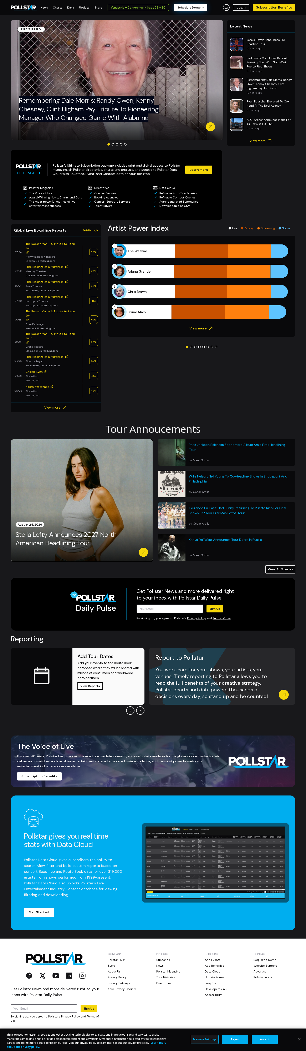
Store (112, 965)
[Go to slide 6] (207, 347)
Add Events (212, 960)
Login (241, 7)
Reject (235, 1039)
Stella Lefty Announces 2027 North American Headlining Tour (66, 539)
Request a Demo (265, 960)
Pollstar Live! (116, 960)
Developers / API (216, 989)
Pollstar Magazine (168, 971)
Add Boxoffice (214, 965)
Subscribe (163, 960)
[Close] (299, 1039)
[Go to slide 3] (117, 144)
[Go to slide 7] (212, 347)
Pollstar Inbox (263, 977)
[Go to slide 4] (121, 144)
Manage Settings (204, 1039)
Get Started (39, 912)
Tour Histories (165, 977)
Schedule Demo (189, 7)
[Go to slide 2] (113, 144)
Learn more (198, 169)
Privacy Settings (119, 983)
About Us (114, 971)
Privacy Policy (196, 618)
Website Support (265, 965)
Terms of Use (222, 618)
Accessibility (213, 995)
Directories (163, 983)
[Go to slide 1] (108, 144)
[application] (201, 281)
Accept (265, 1039)
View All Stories (280, 569)
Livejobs (210, 983)
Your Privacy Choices (122, 989)
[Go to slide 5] (125, 144)
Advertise (260, 971)
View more (258, 141)
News (160, 965)
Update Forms (214, 977)
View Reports (90, 686)
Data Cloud (212, 971)
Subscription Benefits (274, 7)
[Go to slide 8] (216, 347)
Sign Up (214, 609)
